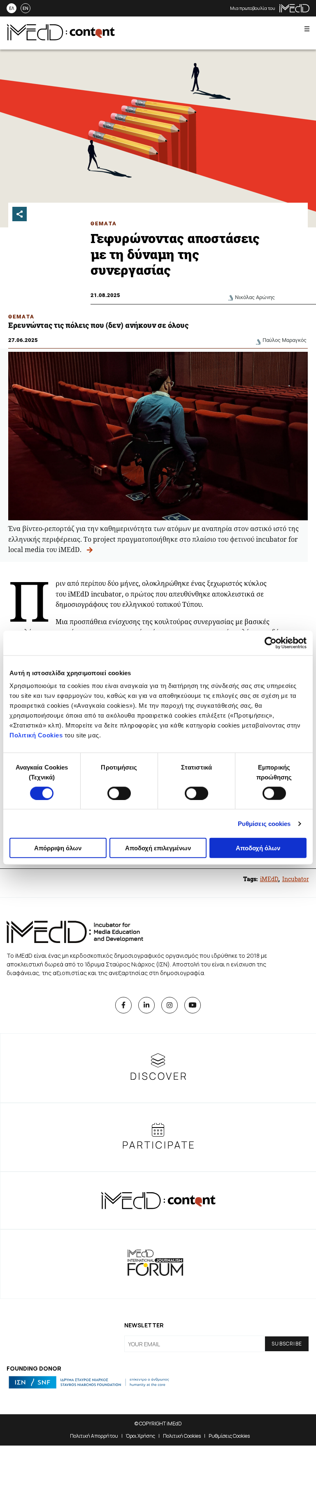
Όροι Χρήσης (140, 1435)
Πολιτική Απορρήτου (94, 1435)
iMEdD (269, 879)
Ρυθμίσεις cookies (264, 823)
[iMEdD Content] (61, 37)
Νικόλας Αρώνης (255, 297)
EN (25, 8)
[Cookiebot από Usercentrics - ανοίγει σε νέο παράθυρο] (271, 642)
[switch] (119, 793)
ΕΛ (11, 8)
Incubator (295, 879)
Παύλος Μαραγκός (285, 340)
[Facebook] (123, 1005)
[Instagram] (169, 1005)
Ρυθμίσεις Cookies (229, 1435)
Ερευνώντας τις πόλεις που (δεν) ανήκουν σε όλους (99, 325)
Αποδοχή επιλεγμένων (158, 848)
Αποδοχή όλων (258, 848)
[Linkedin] (146, 1005)
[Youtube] (192, 1005)
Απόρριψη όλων (57, 848)
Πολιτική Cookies (36, 735)
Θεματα (104, 223)
